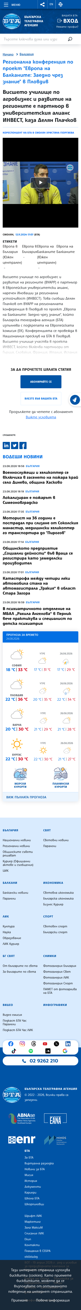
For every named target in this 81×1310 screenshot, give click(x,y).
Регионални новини (16, 846)
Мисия (29, 1175)
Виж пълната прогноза (26, 797)
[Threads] (34, 1043)
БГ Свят (9, 956)
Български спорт (55, 932)
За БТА (29, 1157)
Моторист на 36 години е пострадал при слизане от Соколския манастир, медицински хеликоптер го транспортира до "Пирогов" (40, 525)
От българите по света (20, 966)
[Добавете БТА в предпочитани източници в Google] (66, 1051)
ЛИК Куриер (11, 944)
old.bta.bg (31, 1257)
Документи (33, 1187)
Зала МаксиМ (34, 1227)
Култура (9, 926)
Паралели (49, 846)
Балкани (10, 883)
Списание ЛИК (34, 1233)
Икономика (53, 883)
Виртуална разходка (39, 1163)
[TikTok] (14, 1051)
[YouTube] (46, 1043)
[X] (57, 1043)
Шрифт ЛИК (33, 1216)
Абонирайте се (41, 381)
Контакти (32, 1245)
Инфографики (55, 1005)
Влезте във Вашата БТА (41, 398)
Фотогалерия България (59, 966)
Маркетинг (32, 1222)
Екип (28, 1239)
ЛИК (6, 916)
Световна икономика (58, 893)
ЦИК (6, 871)
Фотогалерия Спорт (58, 983)
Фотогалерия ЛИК (56, 977)
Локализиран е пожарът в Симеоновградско (29, 500)
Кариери (30, 1192)
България (27, 54)
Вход (70, 21)
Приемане (19, 1300)
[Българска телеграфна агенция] (12, 1095)
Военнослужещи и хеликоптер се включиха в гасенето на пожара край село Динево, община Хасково (40, 477)
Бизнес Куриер (53, 904)
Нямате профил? (67, 26)
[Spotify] (32, 1051)
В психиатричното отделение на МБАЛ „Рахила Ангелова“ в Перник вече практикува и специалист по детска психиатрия (37, 616)
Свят (47, 830)
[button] (42, 4)
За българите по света (19, 972)
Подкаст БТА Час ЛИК (18, 1030)
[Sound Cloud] (49, 1051)
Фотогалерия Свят (57, 972)
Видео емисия (12, 1015)
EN (51, 4)
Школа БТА (32, 1198)
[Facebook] (12, 1043)
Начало (8, 54)
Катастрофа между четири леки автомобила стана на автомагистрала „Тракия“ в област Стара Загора (39, 586)
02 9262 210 (43, 1061)
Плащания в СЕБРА (37, 1251)
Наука (7, 932)
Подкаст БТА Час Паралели (15, 1022)
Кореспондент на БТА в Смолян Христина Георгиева (38, 132)
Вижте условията (41, 417)
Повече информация (53, 1300)
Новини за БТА (35, 1169)
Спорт (48, 916)
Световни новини (56, 840)
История (31, 1181)
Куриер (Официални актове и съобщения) (18, 863)
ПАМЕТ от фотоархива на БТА (60, 991)
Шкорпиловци (34, 1204)
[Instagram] (23, 1043)
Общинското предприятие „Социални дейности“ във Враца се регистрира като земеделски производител (38, 556)
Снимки (49, 956)
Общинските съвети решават (18, 853)
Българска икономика (58, 898)
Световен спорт (55, 926)
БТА (27, 1151)
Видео (8, 1005)
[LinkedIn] (69, 1043)
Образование (12, 938)
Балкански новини (15, 893)
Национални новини (17, 840)
